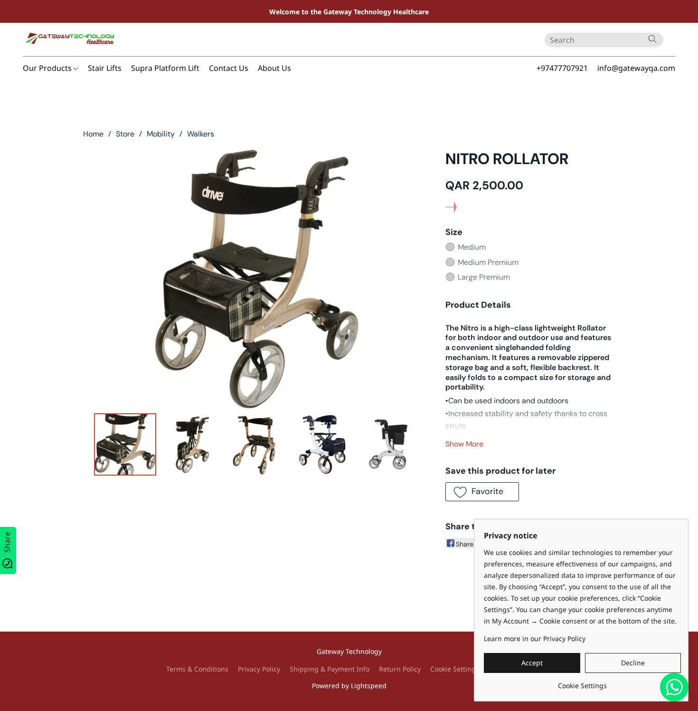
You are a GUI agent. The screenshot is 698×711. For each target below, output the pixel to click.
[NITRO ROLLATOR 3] (322, 444)
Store (125, 134)
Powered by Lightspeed (349, 685)
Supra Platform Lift (165, 68)
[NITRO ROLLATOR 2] (256, 444)
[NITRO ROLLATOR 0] (125, 444)
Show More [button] (464, 444)
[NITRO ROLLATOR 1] (191, 444)
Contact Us (228, 68)
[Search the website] (652, 39)
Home (93, 134)
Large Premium (484, 277)
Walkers (200, 134)
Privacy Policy (259, 668)
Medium (472, 247)
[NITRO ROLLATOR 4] (388, 444)
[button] (70, 39)
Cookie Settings (454, 668)
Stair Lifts (105, 68)
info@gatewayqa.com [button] (636, 68)
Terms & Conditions (197, 668)
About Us (274, 68)
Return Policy (400, 668)
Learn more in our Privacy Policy (534, 638)
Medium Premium (488, 262)
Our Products (48, 68)
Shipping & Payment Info (329, 668)
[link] (582, 682)
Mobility (161, 134)
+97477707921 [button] (562, 68)
